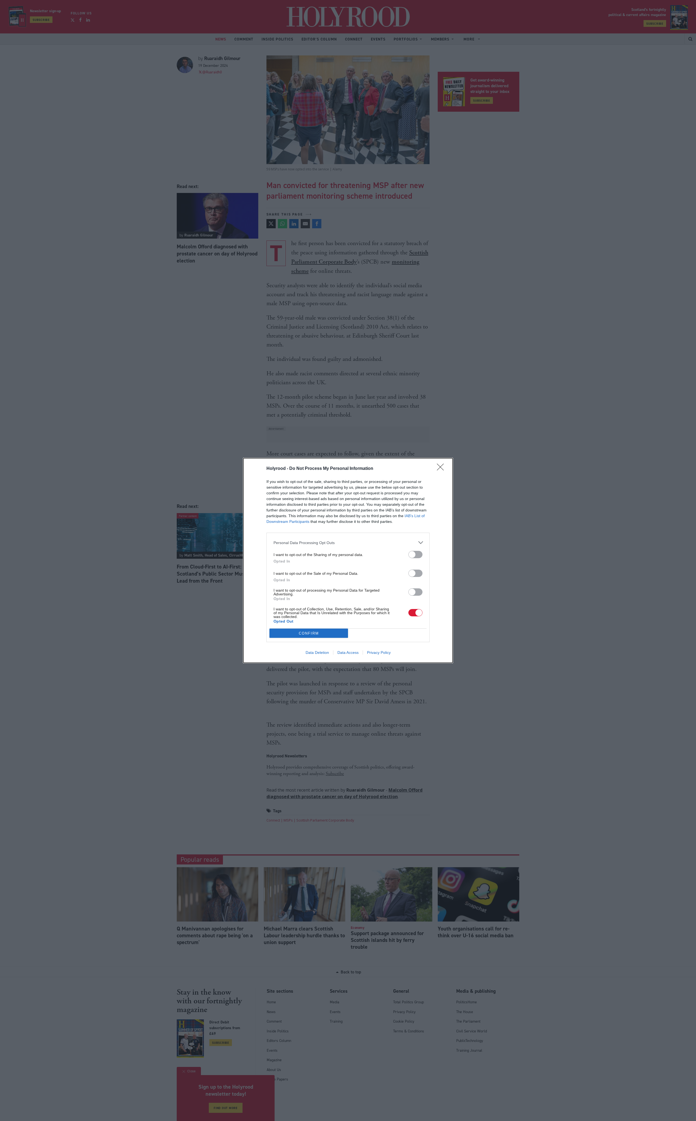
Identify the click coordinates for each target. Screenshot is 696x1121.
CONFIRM (309, 633)
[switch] (415, 554)
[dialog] (348, 560)
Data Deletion (317, 652)
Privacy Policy (379, 652)
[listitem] (348, 542)
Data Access (348, 652)
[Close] (442, 469)
